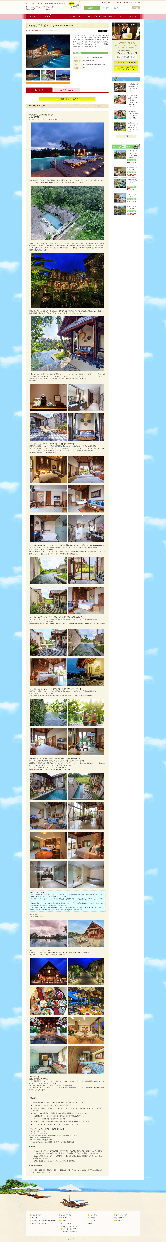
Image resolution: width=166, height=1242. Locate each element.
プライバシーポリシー (123, 1215)
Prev (37, 83)
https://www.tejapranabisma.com (94, 64)
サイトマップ (120, 1218)
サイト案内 (106, 2)
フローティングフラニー (71, 1226)
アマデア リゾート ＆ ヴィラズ (133, 182)
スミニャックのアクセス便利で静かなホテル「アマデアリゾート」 (133, 127)
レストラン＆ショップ (128, 16)
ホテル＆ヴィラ (51, 16)
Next (59, 83)
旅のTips (64, 1218)
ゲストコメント (66, 90)
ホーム (32, 16)
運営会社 (119, 1220)
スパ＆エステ (75, 16)
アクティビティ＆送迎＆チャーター (101, 16)
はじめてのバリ (66, 1215)
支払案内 (128, 2)
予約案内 (117, 2)
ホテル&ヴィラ (37, 31)
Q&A (137, 2)
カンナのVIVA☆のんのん (71, 1232)
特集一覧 (64, 1220)
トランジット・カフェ (70, 1229)
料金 (39, 90)
